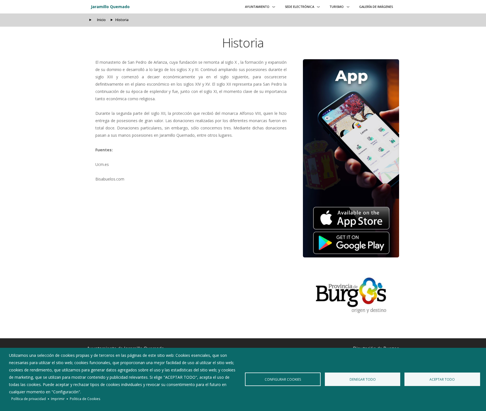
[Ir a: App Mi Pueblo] (351, 158)
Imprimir (58, 398)
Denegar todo (363, 379)
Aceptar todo (442, 379)
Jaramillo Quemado (110, 6)
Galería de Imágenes (376, 6)
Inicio (101, 19)
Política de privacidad (28, 398)
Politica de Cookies (85, 398)
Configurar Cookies (283, 379)
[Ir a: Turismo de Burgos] (351, 295)
